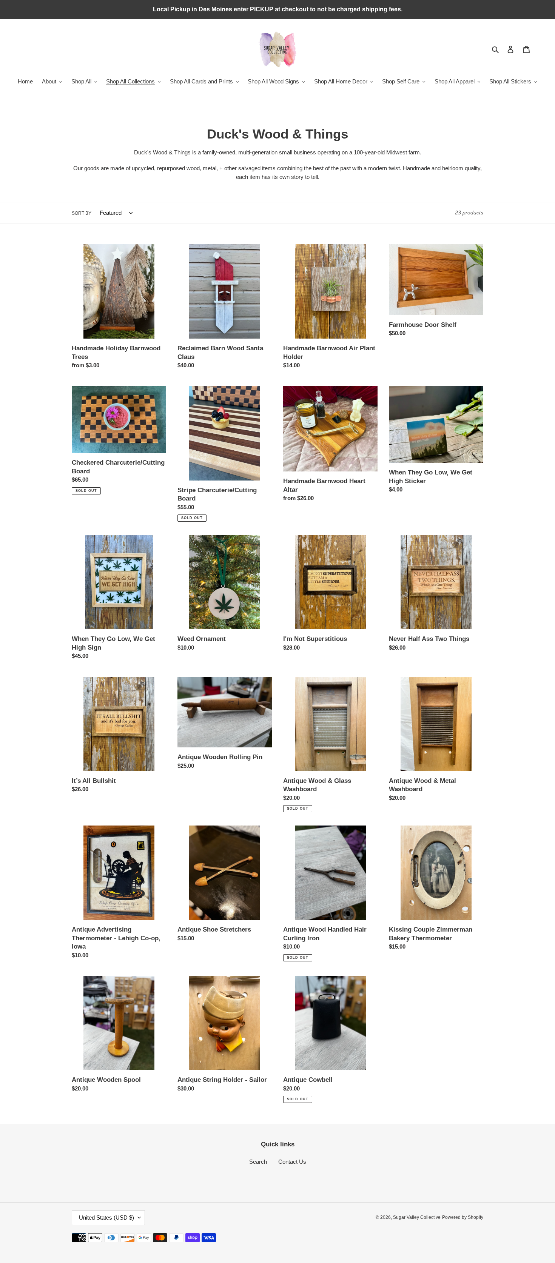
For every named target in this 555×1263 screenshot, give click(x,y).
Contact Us (292, 1161)
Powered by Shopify (462, 1217)
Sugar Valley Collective (417, 1217)
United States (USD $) (106, 1217)
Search (258, 1161)
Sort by (81, 213)
